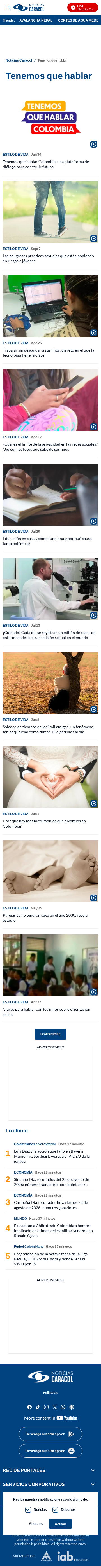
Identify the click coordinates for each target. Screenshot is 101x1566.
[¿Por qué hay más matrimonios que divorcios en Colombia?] (50, 777)
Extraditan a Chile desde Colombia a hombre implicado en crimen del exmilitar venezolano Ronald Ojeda (53, 1230)
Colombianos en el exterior (35, 1144)
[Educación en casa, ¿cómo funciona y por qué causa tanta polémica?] (50, 495)
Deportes (68, 1510)
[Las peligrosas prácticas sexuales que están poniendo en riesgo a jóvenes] (50, 212)
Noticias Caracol (19, 60)
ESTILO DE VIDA (16, 154)
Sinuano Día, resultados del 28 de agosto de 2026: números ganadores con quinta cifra (51, 1182)
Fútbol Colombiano (28, 1246)
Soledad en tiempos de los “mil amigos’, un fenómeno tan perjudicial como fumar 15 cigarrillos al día (48, 729)
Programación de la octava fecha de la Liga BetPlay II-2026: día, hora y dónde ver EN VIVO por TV (51, 1258)
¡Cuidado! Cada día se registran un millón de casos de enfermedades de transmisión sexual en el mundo (49, 635)
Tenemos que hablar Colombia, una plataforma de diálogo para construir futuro (46, 164)
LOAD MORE (50, 1034)
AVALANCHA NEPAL (35, 20)
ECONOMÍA (23, 1172)
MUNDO (20, 1218)
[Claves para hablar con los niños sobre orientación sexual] (50, 965)
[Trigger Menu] (8, 7)
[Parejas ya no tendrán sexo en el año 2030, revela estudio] (50, 871)
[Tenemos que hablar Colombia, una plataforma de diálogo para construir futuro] (50, 117)
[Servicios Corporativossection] (92, 1484)
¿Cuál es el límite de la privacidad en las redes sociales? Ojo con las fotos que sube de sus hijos (50, 446)
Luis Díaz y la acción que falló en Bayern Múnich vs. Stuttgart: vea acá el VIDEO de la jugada (52, 1156)
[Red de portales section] (92, 1470)
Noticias (40, 1510)
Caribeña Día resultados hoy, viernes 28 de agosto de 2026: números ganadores (51, 1205)
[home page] (50, 1377)
